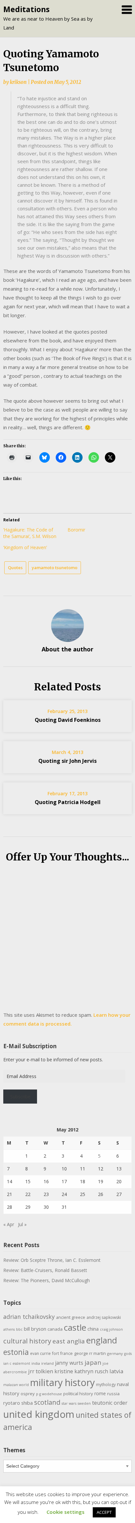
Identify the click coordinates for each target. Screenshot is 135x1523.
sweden (84, 1403)
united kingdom (38, 1414)
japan (93, 1362)
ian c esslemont (16, 1363)
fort (55, 1353)
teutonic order (109, 1402)
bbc (19, 1329)
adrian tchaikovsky (29, 1317)
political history (78, 1394)
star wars (69, 1403)
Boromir (76, 530)
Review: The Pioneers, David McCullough (46, 1280)
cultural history (27, 1340)
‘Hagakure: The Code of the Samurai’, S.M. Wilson (29, 533)
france (66, 1353)
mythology (106, 1384)
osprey (28, 1394)
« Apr (8, 1224)
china (93, 1328)
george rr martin (90, 1353)
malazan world (16, 1384)
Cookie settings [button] (66, 1512)
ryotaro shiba (18, 1402)
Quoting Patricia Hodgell (68, 802)
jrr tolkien (40, 1371)
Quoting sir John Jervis (67, 760)
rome (100, 1393)
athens (9, 1329)
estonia (16, 1352)
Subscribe (20, 1096)
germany (115, 1353)
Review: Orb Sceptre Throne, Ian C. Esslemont (52, 1260)
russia (113, 1394)
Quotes (15, 567)
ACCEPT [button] (104, 1512)
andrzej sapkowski (104, 1317)
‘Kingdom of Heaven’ (25, 547)
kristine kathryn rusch (81, 1371)
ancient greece (70, 1317)
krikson (18, 82)
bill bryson (35, 1328)
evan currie (40, 1353)
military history (62, 1382)
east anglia (68, 1341)
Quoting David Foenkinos (68, 719)
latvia (116, 1371)
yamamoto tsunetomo (54, 567)
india (35, 1363)
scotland (47, 1402)
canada (55, 1329)
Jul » (22, 1224)
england (101, 1340)
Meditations (26, 9)
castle (75, 1327)
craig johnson (111, 1329)
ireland (47, 1363)
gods (128, 1353)
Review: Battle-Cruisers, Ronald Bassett (45, 1270)
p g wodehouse (49, 1394)
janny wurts (69, 1362)
